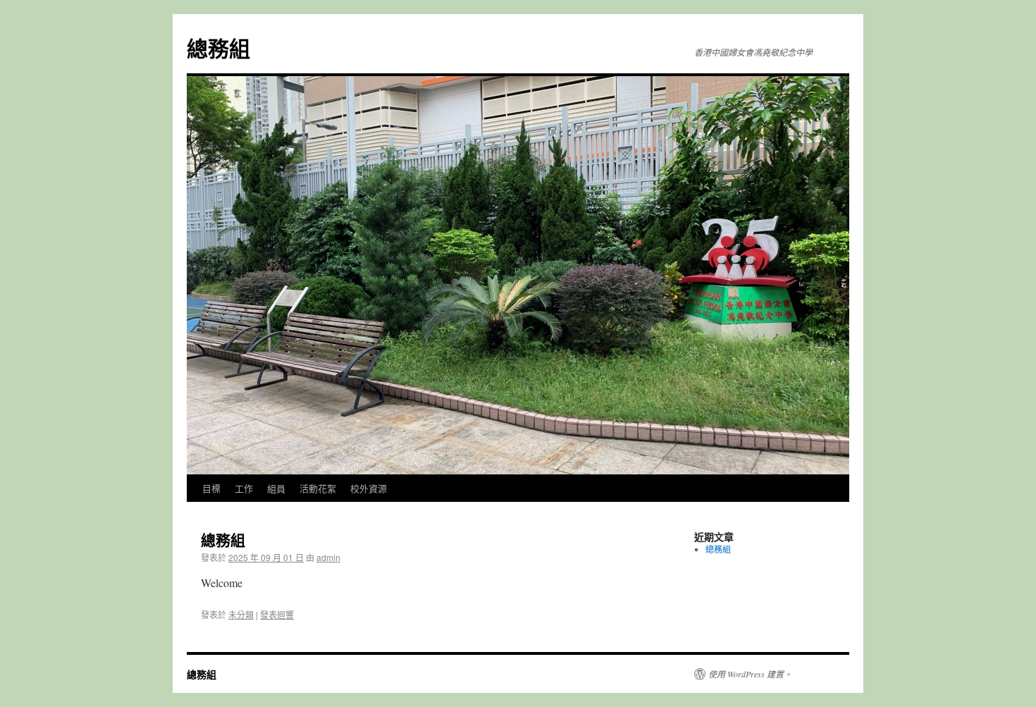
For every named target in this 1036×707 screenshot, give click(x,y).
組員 (276, 488)
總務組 (218, 47)
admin (328, 557)
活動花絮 (318, 488)
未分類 (241, 614)
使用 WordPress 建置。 (750, 674)
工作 (244, 488)
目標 (211, 488)
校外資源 (368, 488)
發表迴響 (277, 614)
